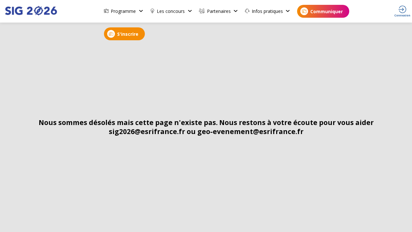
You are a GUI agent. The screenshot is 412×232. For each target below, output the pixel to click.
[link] (124, 11)
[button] (323, 11)
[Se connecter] (402, 11)
